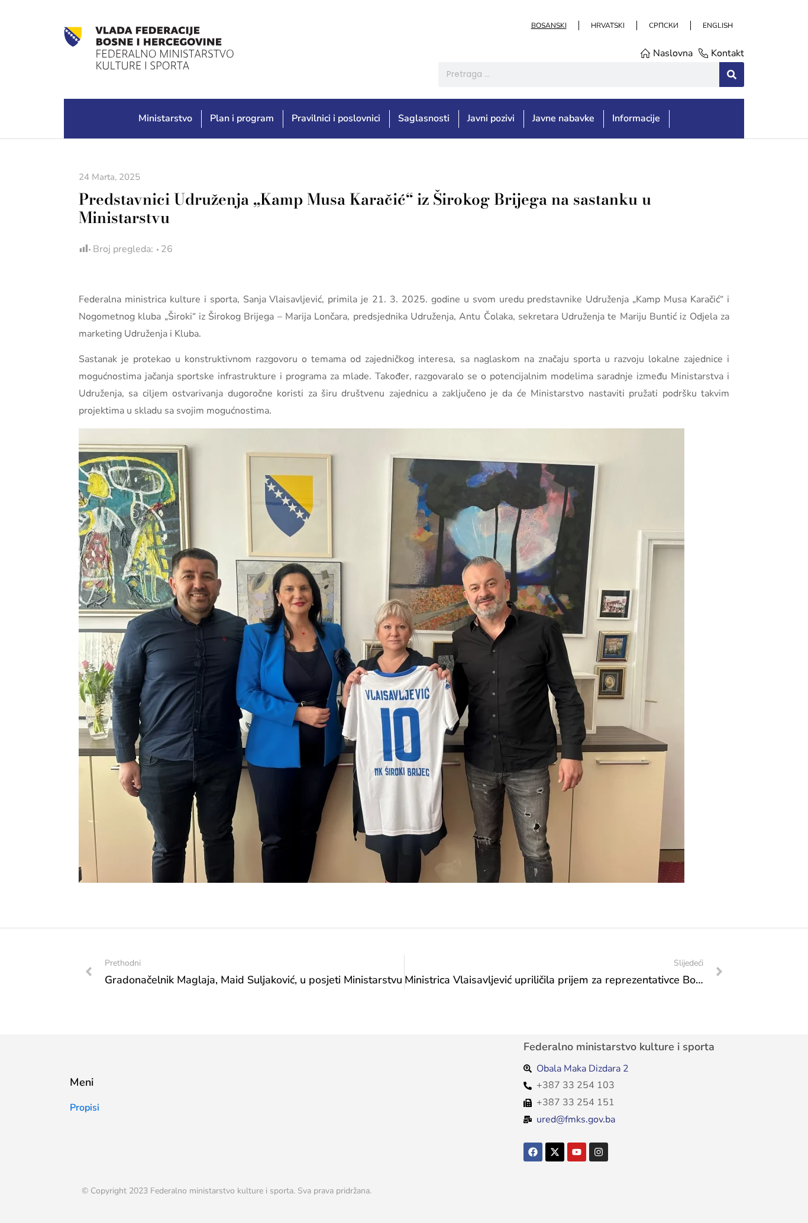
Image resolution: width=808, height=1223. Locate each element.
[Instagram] (598, 1152)
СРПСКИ (663, 25)
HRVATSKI (607, 25)
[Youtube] (576, 1152)
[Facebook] (532, 1152)
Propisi (84, 1107)
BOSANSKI (548, 25)
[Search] (731, 74)
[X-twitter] (554, 1152)
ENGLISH (717, 25)
